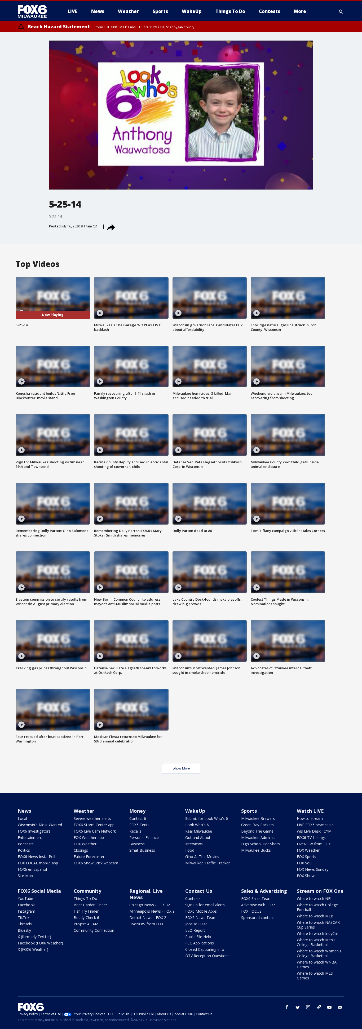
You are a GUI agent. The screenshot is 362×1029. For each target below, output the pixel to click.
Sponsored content (257, 917)
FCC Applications (199, 943)
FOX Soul (304, 862)
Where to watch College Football (317, 907)
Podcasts (26, 843)
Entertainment (30, 837)
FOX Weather (85, 843)
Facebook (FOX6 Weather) (40, 943)
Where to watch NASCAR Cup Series (318, 925)
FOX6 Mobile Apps (201, 911)
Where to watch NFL (314, 898)
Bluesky (24, 930)
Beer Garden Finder (90, 904)
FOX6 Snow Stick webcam (96, 862)
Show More (181, 768)
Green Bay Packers (257, 824)
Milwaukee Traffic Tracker (207, 862)
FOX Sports (306, 856)
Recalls (135, 831)
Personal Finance (144, 837)
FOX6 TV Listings (311, 837)
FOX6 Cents (139, 824)
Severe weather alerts (92, 818)
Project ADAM (86, 923)
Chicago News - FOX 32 (149, 904)
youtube (329, 1007)
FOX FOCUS (251, 911)
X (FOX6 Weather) (33, 949)
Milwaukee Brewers (258, 818)
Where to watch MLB (315, 915)
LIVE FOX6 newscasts (315, 824)
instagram (308, 1007)
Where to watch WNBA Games (317, 964)
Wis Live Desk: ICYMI (315, 831)
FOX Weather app (89, 837)
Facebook (26, 904)
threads (319, 1007)
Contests (193, 898)
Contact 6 (137, 818)
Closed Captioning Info (204, 949)
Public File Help (198, 936)
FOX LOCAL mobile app (38, 862)
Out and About (197, 837)
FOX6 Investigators (34, 831)
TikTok (23, 917)
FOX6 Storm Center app (94, 824)
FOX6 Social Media (39, 891)
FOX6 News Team (201, 917)
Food (189, 850)
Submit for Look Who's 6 (206, 818)
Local (22, 818)
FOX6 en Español (32, 869)
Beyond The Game (257, 831)
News (24, 811)
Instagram (26, 911)
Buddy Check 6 (86, 917)
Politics (24, 850)
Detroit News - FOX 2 (147, 917)
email (340, 1007)
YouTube (25, 898)
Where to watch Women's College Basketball (319, 953)
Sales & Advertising (264, 891)
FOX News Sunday (312, 869)
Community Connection (94, 930)
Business (137, 843)
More (300, 11)
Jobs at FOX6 (196, 923)
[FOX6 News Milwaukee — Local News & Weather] (35, 11)
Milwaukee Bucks (256, 850)
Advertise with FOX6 (258, 904)
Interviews (194, 843)
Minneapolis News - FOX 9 (152, 911)
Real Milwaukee (198, 831)
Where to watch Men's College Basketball (316, 942)
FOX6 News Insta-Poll (36, 856)
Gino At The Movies (202, 856)
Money (137, 811)
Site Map (25, 875)
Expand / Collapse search (341, 11)
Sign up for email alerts (205, 904)
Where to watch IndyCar (317, 933)
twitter (297, 1007)
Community (87, 891)
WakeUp (195, 811)
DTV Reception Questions (207, 955)
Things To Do (85, 898)
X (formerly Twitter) (34, 936)
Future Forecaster (89, 856)
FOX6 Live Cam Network (95, 831)
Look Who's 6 (197, 824)
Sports (249, 811)
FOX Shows (306, 875)
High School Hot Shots (260, 843)
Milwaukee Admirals (258, 837)
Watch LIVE (310, 811)
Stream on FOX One (320, 891)
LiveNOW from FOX (314, 843)
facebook (287, 1007)
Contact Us (198, 891)
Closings (81, 850)
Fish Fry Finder (86, 911)
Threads (25, 923)
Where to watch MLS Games (315, 975)
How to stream (310, 818)
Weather (84, 811)
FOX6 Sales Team (256, 898)
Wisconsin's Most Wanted (40, 824)
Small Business (142, 850)
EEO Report (195, 930)
